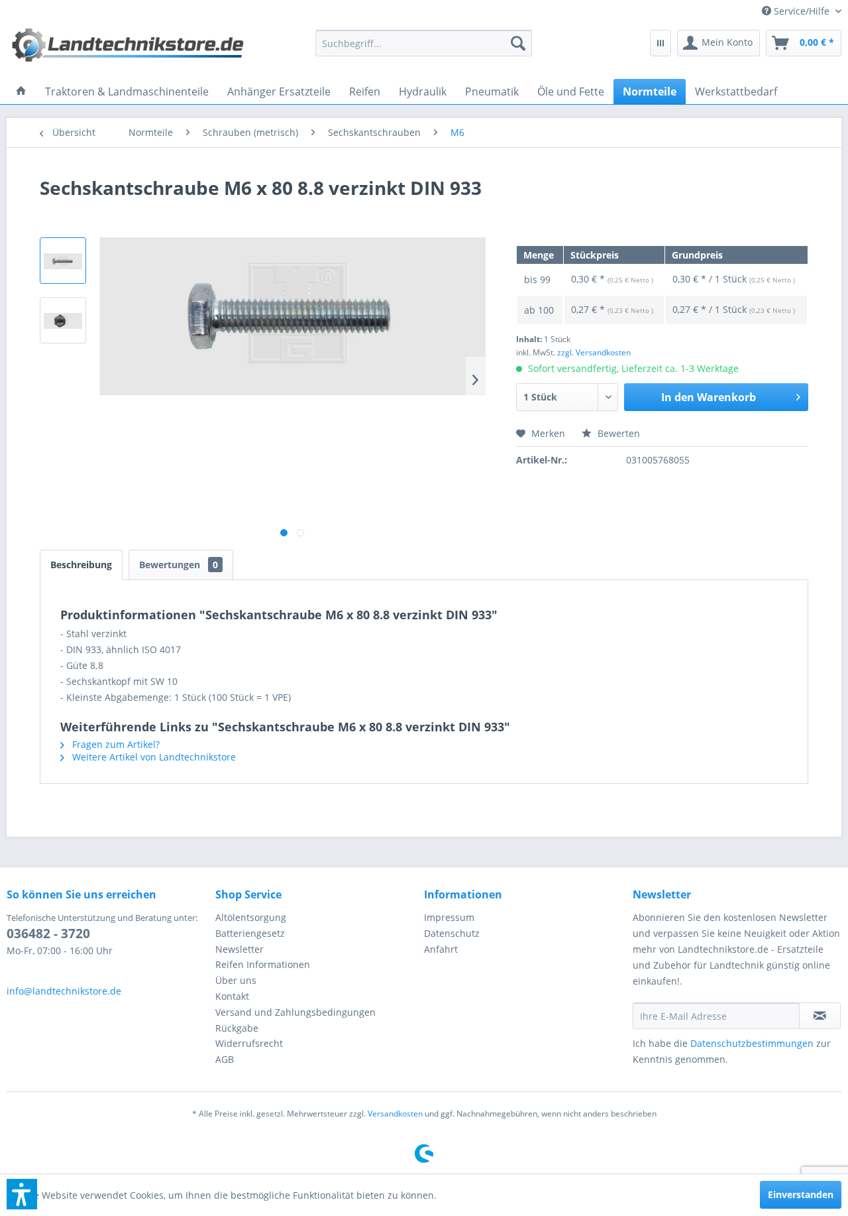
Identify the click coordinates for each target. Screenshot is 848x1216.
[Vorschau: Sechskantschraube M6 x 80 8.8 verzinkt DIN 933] (63, 260)
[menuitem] (796, 11)
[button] (22, 1194)
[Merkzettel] (660, 43)
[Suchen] (518, 43)
